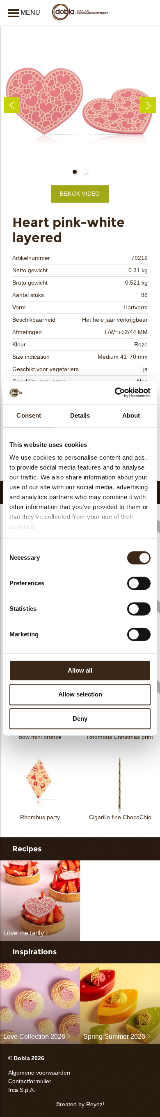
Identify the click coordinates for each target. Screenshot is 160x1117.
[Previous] (12, 105)
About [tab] (131, 415)
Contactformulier (29, 1081)
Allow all (80, 670)
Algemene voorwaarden (39, 1072)
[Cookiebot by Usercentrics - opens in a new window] (115, 392)
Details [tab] (80, 415)
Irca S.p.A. (21, 1090)
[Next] (148, 105)
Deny (80, 718)
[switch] (139, 583)
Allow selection (80, 694)
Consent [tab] (28, 415)
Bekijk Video (80, 193)
